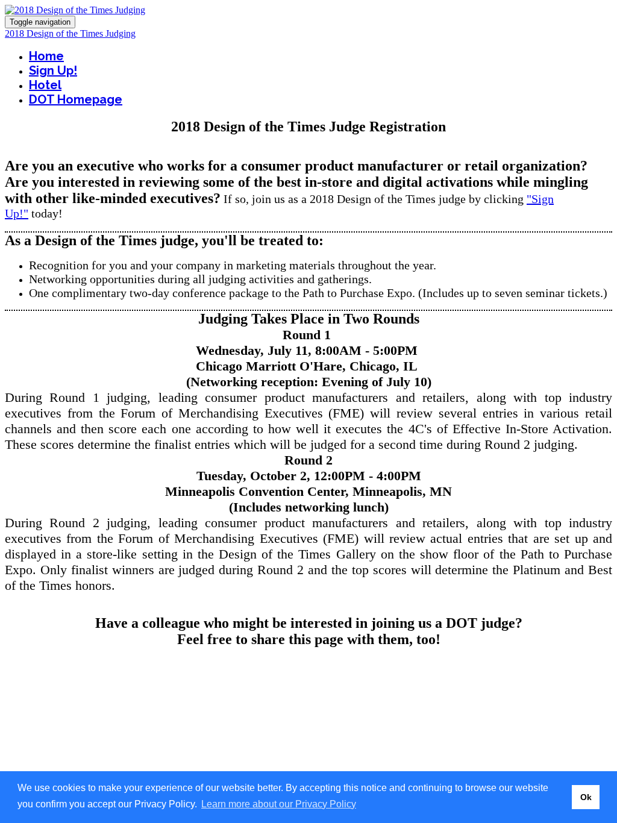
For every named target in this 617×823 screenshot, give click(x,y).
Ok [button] (586, 797)
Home (46, 56)
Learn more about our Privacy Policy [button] (278, 804)
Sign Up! (53, 70)
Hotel (45, 85)
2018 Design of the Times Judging (70, 33)
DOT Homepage (75, 99)
